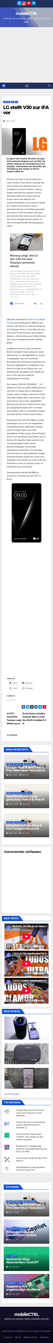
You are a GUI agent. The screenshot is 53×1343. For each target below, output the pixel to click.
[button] (49, 86)
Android (6, 102)
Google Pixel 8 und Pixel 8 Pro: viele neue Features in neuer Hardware (25, 770)
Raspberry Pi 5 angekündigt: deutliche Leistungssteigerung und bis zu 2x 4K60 (31, 1149)
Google (27, 764)
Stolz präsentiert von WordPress (14, 1331)
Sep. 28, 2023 (14, 1240)
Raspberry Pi (11, 1283)
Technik (21, 1283)
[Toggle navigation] (27, 86)
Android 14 (18, 764)
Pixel (34, 764)
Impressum (8, 1337)
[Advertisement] (26, 54)
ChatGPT (13, 1256)
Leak (24, 793)
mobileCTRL (26, 13)
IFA (12, 102)
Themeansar (46, 1331)
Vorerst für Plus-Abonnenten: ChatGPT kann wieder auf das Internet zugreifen (29, 1137)
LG (16, 102)
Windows (23, 1228)
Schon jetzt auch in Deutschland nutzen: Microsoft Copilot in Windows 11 (30, 1125)
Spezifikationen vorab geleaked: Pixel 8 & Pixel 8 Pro (25, 799)
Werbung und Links (30, 1337)
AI (7, 1228)
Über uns (18, 1337)
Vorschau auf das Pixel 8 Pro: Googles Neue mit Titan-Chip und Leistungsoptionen (24, 830)
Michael (13, 735)
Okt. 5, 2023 (14, 1212)
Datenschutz (44, 1337)
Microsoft (14, 1228)
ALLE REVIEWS (11, 1094)
